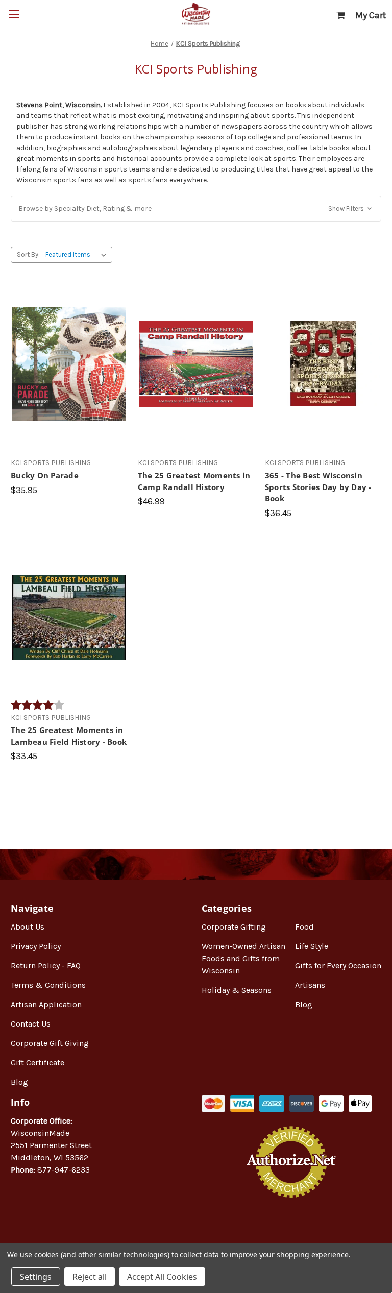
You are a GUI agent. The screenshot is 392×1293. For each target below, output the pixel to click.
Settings (36, 1276)
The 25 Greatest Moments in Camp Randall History (194, 481)
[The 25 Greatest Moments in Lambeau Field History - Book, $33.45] (69, 617)
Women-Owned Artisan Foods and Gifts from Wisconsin (243, 958)
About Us (27, 927)
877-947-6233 (63, 1170)
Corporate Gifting (234, 927)
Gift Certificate (37, 1062)
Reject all (89, 1276)
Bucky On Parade (45, 475)
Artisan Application (46, 1004)
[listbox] (78, 254)
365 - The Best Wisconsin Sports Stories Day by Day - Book (318, 486)
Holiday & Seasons (237, 990)
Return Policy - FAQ (46, 965)
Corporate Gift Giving (50, 1043)
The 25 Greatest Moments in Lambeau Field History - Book (69, 736)
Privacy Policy (36, 946)
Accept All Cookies (162, 1276)
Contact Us (31, 1024)
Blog (19, 1082)
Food (304, 927)
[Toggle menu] (14, 14)
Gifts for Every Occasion (338, 965)
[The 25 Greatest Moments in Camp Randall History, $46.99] (196, 364)
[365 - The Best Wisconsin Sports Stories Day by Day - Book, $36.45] (323, 364)
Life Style (311, 946)
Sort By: (28, 254)
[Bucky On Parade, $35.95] (69, 364)
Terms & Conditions (48, 985)
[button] (196, 209)
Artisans (310, 985)
